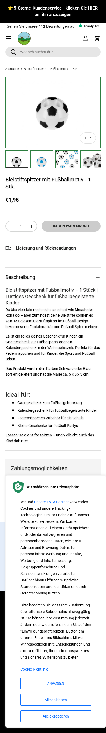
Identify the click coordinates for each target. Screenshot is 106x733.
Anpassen (55, 683)
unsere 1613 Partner (51, 502)
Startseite (12, 68)
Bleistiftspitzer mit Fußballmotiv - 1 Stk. (51, 68)
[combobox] (53, 52)
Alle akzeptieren (56, 716)
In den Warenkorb (71, 226)
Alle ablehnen (56, 700)
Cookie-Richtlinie (34, 669)
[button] (97, 38)
